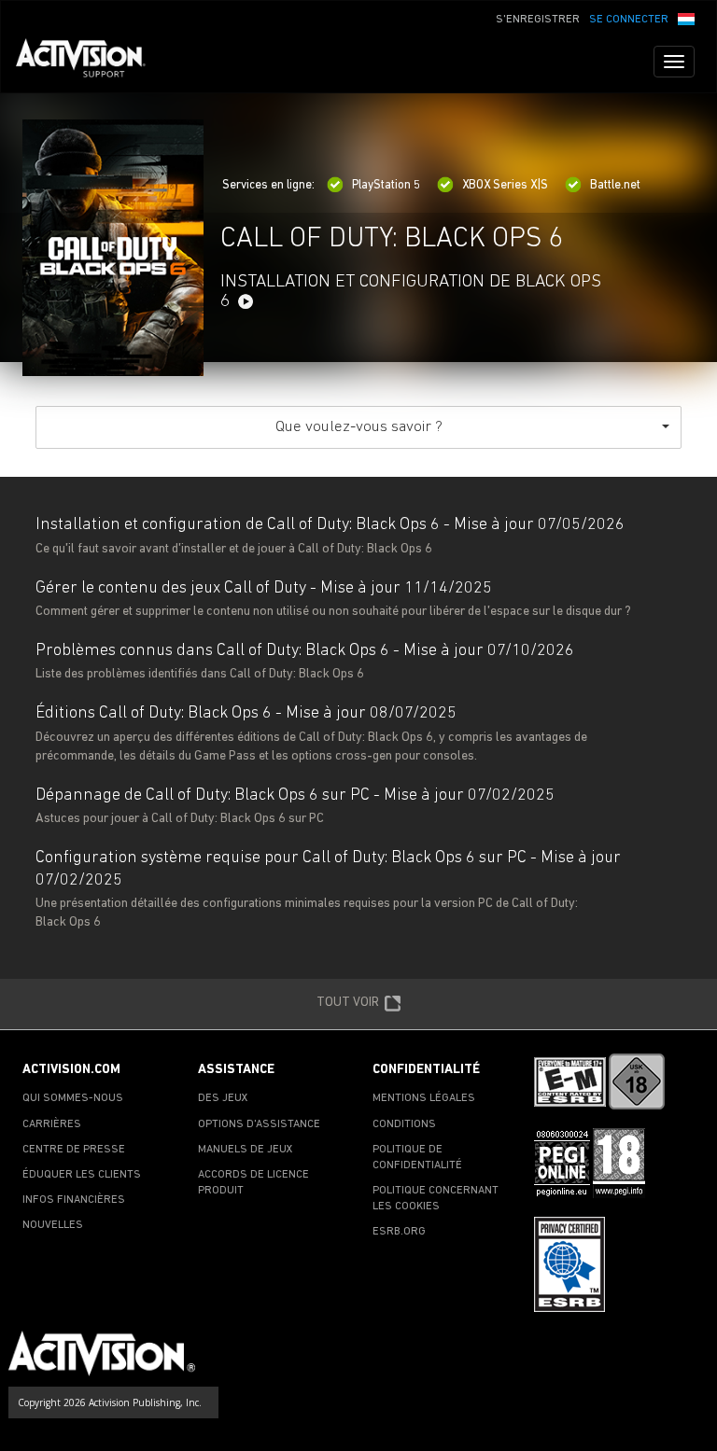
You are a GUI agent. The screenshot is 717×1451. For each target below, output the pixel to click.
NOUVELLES (52, 1225)
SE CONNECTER (628, 19)
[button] (686, 17)
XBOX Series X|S (505, 185)
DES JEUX (223, 1098)
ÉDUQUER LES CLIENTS (81, 1174)
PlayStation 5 (386, 185)
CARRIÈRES (51, 1124)
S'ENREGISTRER (538, 19)
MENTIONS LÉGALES (424, 1098)
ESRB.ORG (399, 1231)
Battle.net (615, 185)
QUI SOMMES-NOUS (72, 1098)
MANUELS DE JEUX (245, 1149)
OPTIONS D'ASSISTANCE (259, 1124)
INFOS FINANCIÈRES (73, 1200)
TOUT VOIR (347, 1003)
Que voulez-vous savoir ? (359, 427)
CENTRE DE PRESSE (73, 1149)
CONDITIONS (404, 1124)
